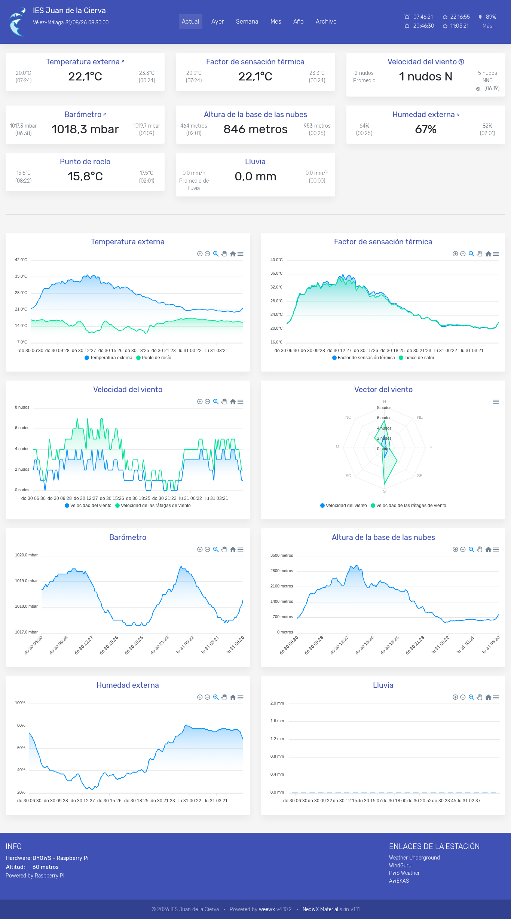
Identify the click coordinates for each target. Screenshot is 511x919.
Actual (190, 21)
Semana (247, 21)
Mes (275, 21)
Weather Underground (414, 858)
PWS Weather (404, 873)
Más (487, 26)
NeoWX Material (320, 909)
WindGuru (400, 865)
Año (298, 21)
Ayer (217, 21)
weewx (267, 909)
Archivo (326, 21)
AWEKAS (399, 881)
